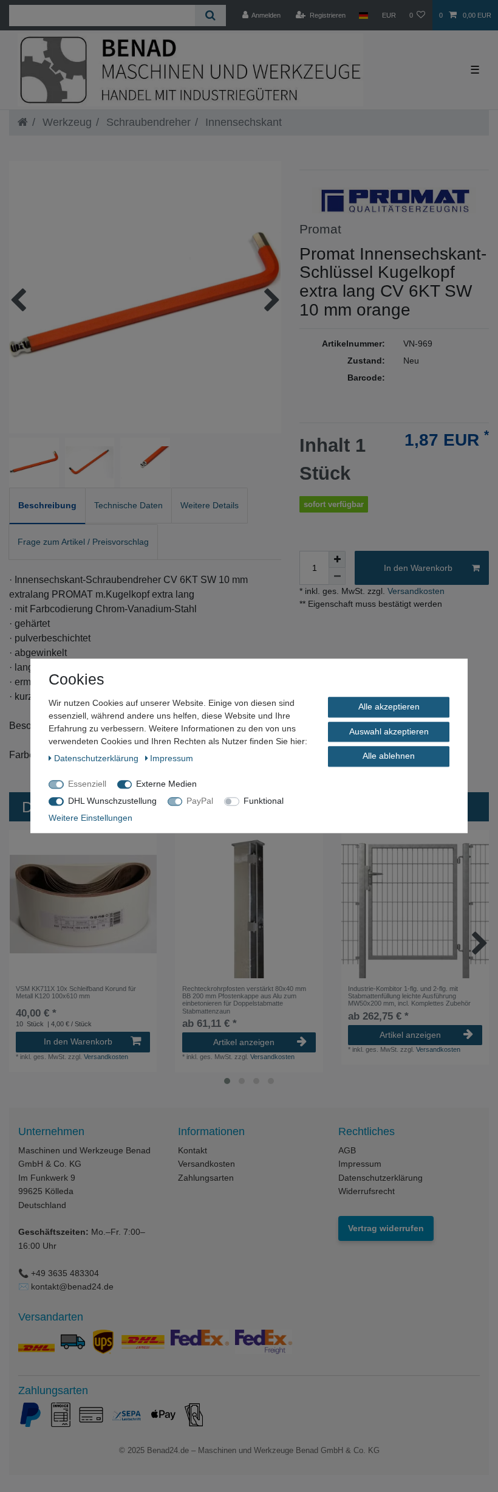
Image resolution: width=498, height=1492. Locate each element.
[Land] (363, 15)
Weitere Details (209, 505)
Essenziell (87, 784)
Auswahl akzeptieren (389, 731)
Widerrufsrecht (366, 1191)
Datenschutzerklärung (380, 1178)
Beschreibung (47, 505)
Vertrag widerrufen (386, 1228)
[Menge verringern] (337, 576)
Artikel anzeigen (244, 1042)
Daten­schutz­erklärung (97, 758)
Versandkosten (415, 591)
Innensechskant (242, 122)
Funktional (264, 801)
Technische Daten (128, 505)
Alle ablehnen (389, 756)
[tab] (47, 506)
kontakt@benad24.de (72, 1286)
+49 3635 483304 (65, 1273)
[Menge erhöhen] (337, 559)
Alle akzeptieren (389, 706)
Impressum (359, 1164)
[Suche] (210, 15)
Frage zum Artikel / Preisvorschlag (83, 542)
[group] (83, 904)
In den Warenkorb (418, 568)
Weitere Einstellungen (90, 818)
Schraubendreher (147, 122)
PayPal (199, 801)
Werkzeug (65, 122)
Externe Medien (166, 784)
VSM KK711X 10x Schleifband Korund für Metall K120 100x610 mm (76, 992)
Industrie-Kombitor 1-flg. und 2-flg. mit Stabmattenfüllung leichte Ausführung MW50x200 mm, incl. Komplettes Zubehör (409, 996)
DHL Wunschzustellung (112, 801)
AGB (347, 1150)
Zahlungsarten (206, 1178)
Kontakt (192, 1150)
